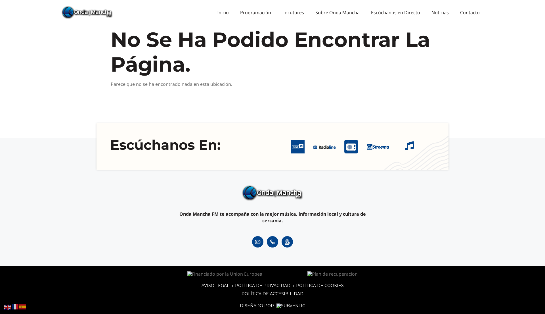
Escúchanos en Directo (395, 12)
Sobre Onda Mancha (337, 12)
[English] (8, 306)
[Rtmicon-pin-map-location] (287, 242)
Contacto (470, 12)
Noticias (440, 12)
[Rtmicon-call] (272, 242)
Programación (255, 12)
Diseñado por (257, 305)
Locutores (293, 12)
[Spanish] (22, 306)
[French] (15, 306)
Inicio (223, 12)
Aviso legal (215, 285)
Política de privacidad (262, 285)
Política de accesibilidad (272, 293)
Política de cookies (320, 285)
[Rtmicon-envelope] (257, 242)
